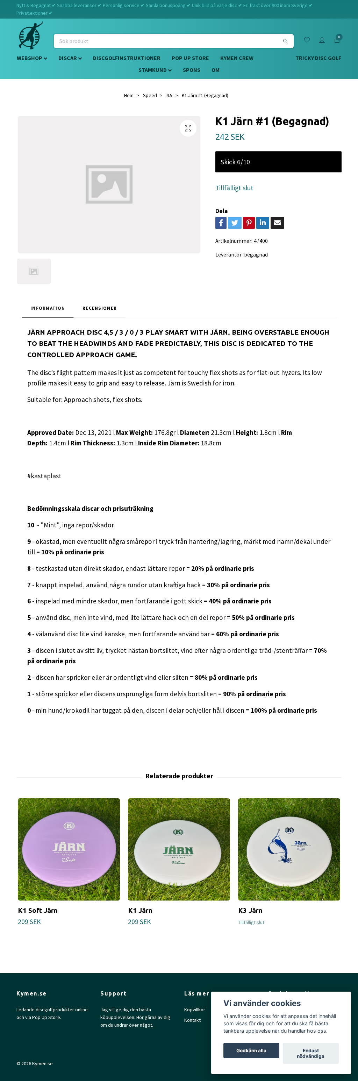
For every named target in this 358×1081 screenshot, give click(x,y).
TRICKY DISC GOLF (318, 57)
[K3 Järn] (289, 849)
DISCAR (67, 57)
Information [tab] (47, 308)
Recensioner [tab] (100, 308)
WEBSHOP (29, 57)
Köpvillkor (194, 1009)
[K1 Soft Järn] (69, 849)
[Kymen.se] (31, 41)
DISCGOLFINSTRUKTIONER (126, 57)
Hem (129, 95)
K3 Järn (250, 910)
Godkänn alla (251, 1050)
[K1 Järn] (179, 849)
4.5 (169, 95)
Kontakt (192, 1020)
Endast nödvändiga (310, 1053)
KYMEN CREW (236, 57)
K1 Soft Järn (38, 910)
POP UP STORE (190, 57)
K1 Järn (140, 910)
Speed (150, 95)
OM (216, 69)
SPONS (191, 69)
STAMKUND (152, 69)
